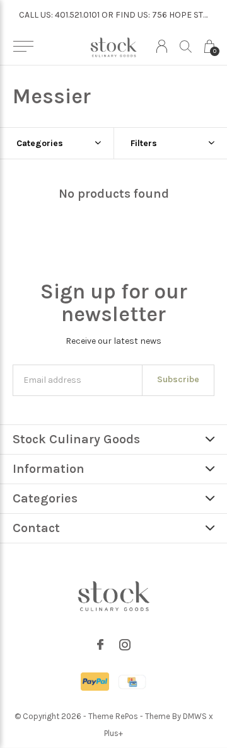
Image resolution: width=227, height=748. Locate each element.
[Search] (186, 46)
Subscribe (178, 379)
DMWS (195, 716)
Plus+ (113, 733)
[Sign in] (161, 46)
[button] (23, 46)
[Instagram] (125, 644)
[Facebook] (100, 644)
